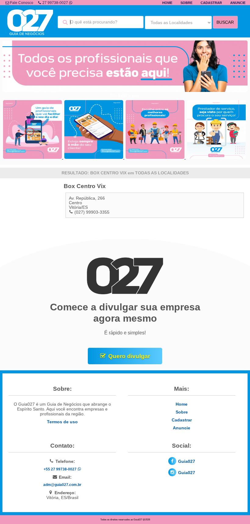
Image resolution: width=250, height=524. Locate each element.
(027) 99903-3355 (91, 212)
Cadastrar (211, 3)
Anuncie (237, 3)
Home (167, 3)
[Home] (30, 33)
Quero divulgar (129, 356)
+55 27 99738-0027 (60, 469)
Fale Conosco (21, 3)
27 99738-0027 (55, 3)
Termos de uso (62, 421)
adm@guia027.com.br (62, 485)
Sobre (186, 3)
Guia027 (186, 461)
